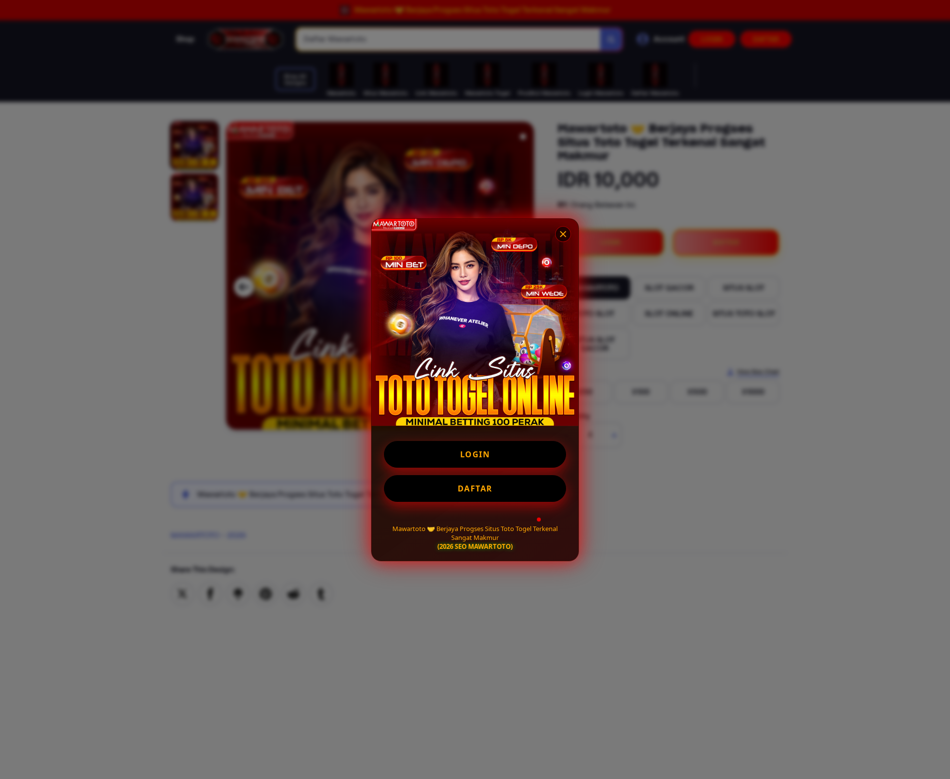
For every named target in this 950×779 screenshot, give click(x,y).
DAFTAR (475, 488)
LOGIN (475, 454)
